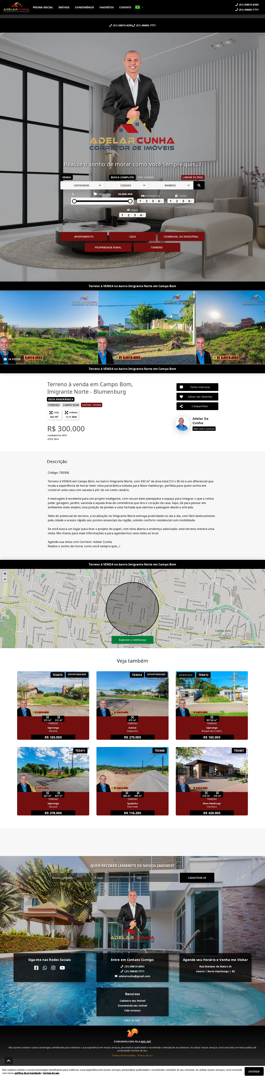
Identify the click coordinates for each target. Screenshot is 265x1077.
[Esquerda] (3, 327)
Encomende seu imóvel (132, 1005)
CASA (132, 236)
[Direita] (261, 327)
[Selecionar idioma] (139, 7)
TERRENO (157, 247)
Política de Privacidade (123, 1055)
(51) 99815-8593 (122, 25)
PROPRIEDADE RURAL (108, 247)
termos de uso (51, 1073)
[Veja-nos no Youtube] (62, 967)
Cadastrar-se (197, 877)
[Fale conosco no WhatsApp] (45, 967)
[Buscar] (199, 185)
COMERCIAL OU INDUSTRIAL (181, 236)
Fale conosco (132, 1010)
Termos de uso (145, 1055)
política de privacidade (28, 1073)
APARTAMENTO (83, 236)
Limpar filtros (193, 177)
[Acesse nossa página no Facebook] (36, 967)
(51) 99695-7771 (146, 25)
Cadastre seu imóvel (132, 1000)
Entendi (254, 1071)
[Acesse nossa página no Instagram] (53, 967)
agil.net (146, 1041)
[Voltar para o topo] (9, 1060)
